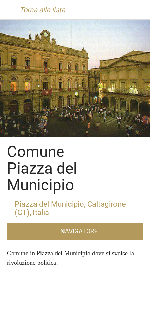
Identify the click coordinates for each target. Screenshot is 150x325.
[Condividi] (110, 316)
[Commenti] (40, 316)
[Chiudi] (10, 10)
